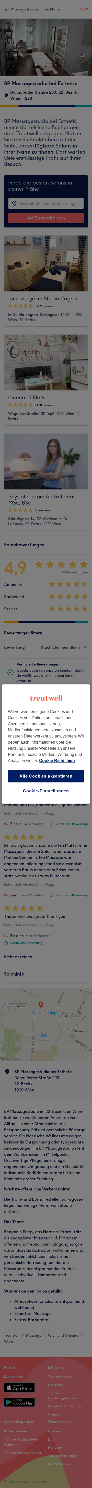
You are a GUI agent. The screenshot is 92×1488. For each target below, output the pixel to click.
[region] (46, 744)
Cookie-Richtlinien (57, 760)
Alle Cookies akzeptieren (45, 776)
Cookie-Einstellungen (46, 791)
